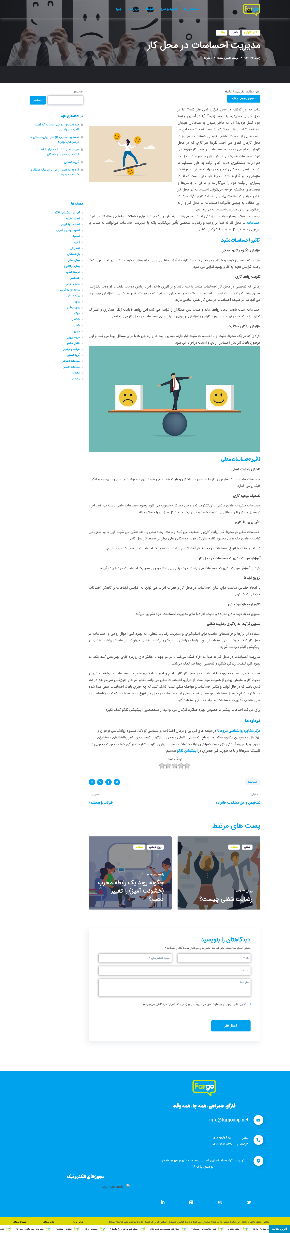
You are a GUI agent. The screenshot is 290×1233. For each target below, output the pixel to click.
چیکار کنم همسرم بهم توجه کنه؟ (203, 1229)
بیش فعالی (73, 260)
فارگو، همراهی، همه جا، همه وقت (204, 1105)
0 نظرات (207, 58)
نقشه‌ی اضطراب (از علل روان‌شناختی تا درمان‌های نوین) (54, 139)
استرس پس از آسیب (68, 230)
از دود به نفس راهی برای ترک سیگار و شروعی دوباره (54, 172)
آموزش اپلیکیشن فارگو (67, 212)
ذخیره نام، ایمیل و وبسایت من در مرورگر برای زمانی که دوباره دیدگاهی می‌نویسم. (194, 1004)
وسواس (75, 378)
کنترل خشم (73, 343)
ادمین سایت (224, 58)
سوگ (77, 313)
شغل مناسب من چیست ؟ (242, 1229)
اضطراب (75, 236)
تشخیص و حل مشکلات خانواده (28, 1229)
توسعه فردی (73, 272)
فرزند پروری (73, 337)
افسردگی (75, 248)
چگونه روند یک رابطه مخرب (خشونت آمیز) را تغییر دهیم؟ (131, 891)
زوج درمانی (155, 847)
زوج (77, 301)
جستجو (78, 91)
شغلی (234, 32)
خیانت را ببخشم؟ (102, 1229)
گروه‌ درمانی (71, 162)
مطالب (221, 32)
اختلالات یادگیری (70, 224)
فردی (77, 331)
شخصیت (75, 319)
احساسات (253, 223)
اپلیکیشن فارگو (187, 751)
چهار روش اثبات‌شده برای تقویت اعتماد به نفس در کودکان (58, 152)
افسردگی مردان (130, 1229)
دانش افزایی (251, 32)
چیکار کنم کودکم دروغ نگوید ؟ (163, 1229)
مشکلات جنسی (71, 367)
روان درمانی (73, 295)
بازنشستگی (73, 254)
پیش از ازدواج (72, 266)
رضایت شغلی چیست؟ (226, 900)
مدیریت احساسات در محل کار (68, 1229)
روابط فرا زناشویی (70, 290)
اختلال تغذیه (73, 218)
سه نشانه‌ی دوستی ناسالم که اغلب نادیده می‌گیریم (57, 127)
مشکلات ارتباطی (71, 361)
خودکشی (75, 278)
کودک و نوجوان (71, 349)
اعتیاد (77, 242)
